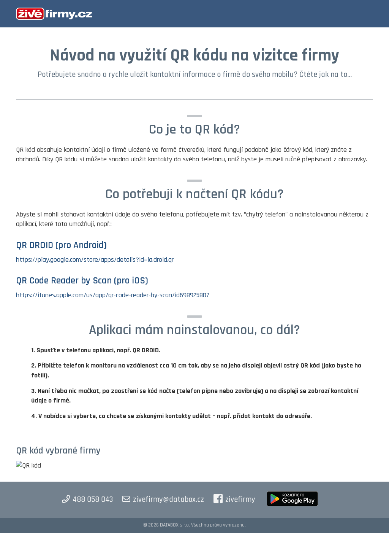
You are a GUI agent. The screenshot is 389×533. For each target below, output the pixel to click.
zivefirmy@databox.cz (168, 499)
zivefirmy (240, 499)
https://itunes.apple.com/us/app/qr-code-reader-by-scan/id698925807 (112, 295)
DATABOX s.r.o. (175, 525)
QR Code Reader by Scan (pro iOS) (82, 281)
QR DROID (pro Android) (61, 245)
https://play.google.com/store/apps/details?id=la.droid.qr (95, 259)
